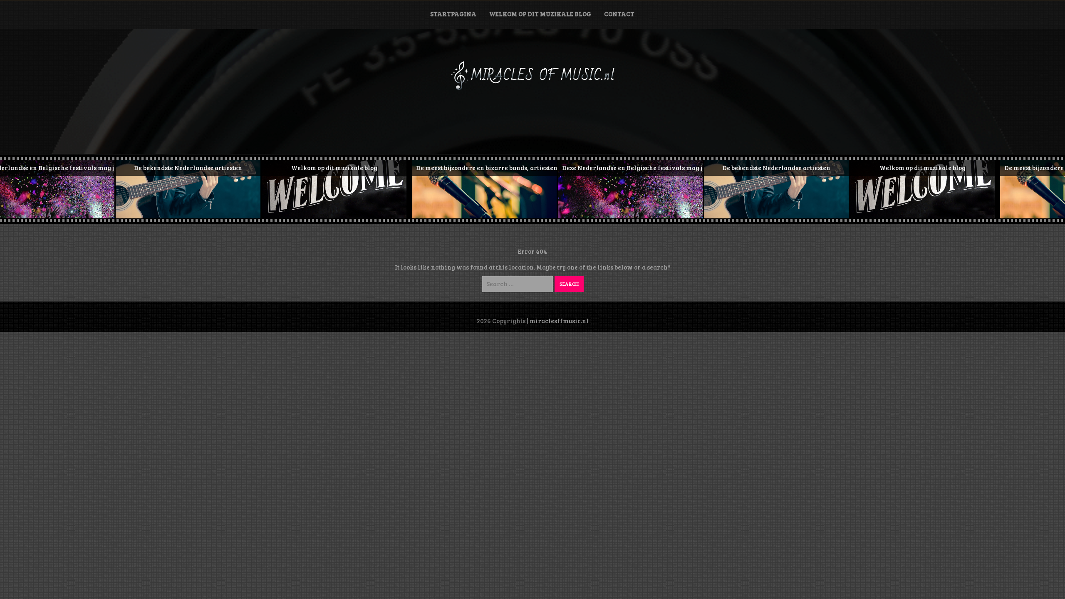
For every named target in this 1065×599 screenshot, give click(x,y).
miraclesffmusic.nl (559, 321)
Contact (619, 14)
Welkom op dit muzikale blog (540, 14)
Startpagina (453, 14)
